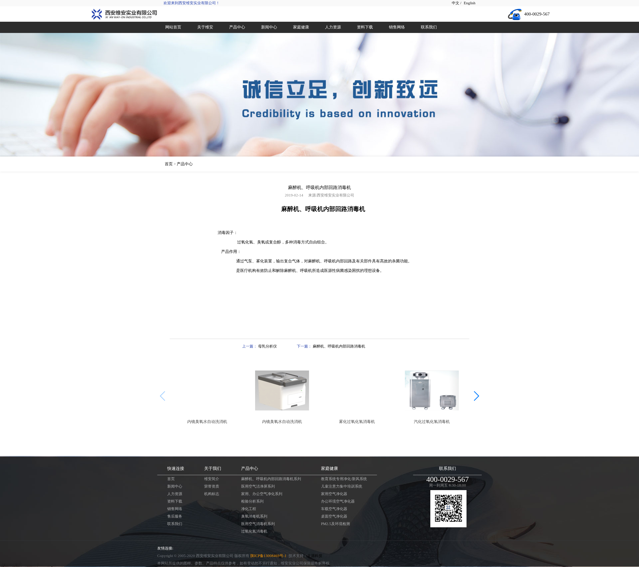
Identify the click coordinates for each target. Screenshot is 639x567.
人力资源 (174, 494)
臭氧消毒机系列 (254, 516)
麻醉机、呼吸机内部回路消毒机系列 (271, 479)
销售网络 (174, 509)
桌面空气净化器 (334, 516)
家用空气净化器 (334, 494)
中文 (456, 3)
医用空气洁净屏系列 (258, 486)
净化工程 (248, 509)
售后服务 (174, 516)
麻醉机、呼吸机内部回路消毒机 (338, 346)
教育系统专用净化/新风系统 (344, 479)
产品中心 (185, 164)
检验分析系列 (252, 501)
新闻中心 (174, 486)
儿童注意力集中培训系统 (341, 486)
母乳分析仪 (267, 346)
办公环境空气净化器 (338, 501)
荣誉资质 (211, 486)
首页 (169, 164)
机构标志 (211, 494)
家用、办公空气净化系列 (261, 494)
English (470, 3)
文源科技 (314, 556)
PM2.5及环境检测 (335, 524)
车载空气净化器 (334, 509)
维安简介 (211, 479)
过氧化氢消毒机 (254, 531)
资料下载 (174, 501)
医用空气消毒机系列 (258, 524)
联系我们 (174, 524)
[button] (476, 395)
